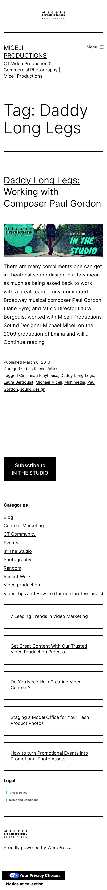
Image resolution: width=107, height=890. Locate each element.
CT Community (20, 534)
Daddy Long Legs (77, 375)
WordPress (58, 847)
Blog (8, 517)
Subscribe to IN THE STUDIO (30, 469)
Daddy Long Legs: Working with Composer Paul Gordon (52, 192)
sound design (32, 389)
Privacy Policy (18, 792)
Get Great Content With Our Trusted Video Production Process (49, 649)
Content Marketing (24, 525)
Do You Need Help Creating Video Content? (46, 684)
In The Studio (18, 551)
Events (11, 542)
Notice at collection (25, 883)
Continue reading (24, 342)
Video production (22, 584)
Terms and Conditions (23, 800)
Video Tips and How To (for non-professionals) (53, 593)
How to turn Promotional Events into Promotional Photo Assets (49, 755)
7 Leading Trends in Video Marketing (49, 616)
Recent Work (46, 368)
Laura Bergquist (18, 382)
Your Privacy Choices (40, 875)
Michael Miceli (49, 382)
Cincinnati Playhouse (38, 375)
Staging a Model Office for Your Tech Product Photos (50, 720)
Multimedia (74, 382)
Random (12, 568)
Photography (17, 559)
